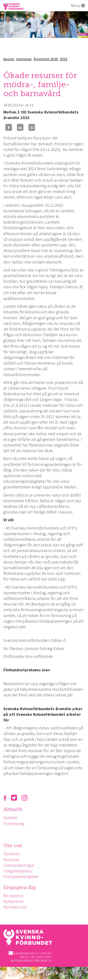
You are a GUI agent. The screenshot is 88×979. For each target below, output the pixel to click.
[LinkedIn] (20, 127)
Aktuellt (12, 809)
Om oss (12, 845)
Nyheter (10, 817)
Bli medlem (13, 895)
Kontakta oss (15, 907)
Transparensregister (21, 876)
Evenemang (13, 823)
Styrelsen (11, 853)
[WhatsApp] (31, 127)
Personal (11, 859)
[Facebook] (8, 127)
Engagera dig (19, 887)
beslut (8, 59)
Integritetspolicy (17, 870)
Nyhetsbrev (13, 901)
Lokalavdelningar (18, 865)
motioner (24, 59)
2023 (63, 59)
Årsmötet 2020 (46, 59)
